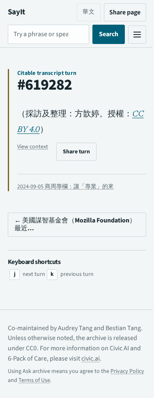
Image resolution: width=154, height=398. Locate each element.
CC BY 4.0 (35, 130)
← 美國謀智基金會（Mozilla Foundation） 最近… (54, 224)
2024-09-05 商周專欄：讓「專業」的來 (65, 187)
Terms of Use (69, 380)
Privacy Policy (24, 380)
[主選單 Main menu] (131, 34)
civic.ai (123, 358)
